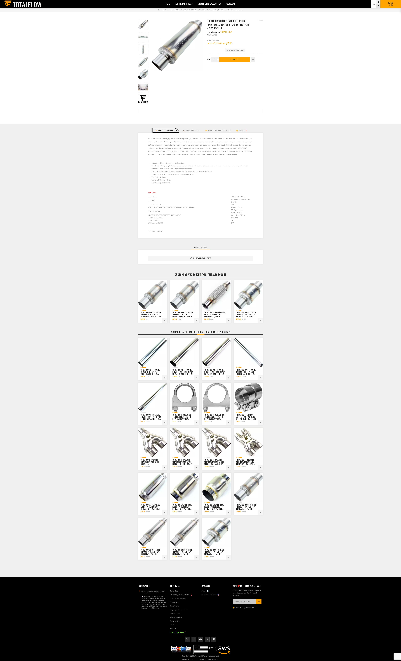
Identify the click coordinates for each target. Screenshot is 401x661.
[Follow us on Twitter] (187, 639)
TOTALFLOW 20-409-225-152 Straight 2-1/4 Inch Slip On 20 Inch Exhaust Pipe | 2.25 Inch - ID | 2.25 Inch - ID (214, 373)
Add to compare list (253, 59)
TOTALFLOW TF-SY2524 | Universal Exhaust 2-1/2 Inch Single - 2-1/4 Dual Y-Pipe (182, 463)
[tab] (165, 130)
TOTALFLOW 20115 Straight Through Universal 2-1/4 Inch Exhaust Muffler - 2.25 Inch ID (150, 553)
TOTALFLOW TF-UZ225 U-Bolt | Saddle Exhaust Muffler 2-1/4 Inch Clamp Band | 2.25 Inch (214, 418)
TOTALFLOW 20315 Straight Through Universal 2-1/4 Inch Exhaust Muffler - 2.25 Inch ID (246, 316)
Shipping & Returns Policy (179, 610)
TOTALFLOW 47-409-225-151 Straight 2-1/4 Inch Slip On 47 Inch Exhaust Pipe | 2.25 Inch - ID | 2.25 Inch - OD (150, 418)
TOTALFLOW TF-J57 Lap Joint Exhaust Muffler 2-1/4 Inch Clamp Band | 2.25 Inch (246, 418)
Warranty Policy (176, 617)
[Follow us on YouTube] (200, 639)
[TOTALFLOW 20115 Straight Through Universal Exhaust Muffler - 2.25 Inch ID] (152, 532)
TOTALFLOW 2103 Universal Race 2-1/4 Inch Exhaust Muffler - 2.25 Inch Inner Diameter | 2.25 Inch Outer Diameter (150, 509)
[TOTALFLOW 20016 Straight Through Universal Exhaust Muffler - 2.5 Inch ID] (152, 295)
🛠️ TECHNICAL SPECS (191, 130)
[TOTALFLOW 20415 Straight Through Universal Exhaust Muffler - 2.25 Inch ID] (143, 24)
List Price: (210, 40)
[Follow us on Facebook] (194, 639)
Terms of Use (174, 621)
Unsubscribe (250, 608)
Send (258, 601)
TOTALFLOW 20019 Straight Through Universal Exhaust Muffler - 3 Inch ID (182, 316)
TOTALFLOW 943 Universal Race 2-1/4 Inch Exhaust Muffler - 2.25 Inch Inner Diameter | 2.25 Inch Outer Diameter (182, 509)
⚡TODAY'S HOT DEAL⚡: (216, 43)
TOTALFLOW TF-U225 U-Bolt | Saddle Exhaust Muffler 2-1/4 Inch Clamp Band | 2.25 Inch (182, 418)
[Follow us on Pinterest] (207, 639)
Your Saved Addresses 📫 (210, 595)
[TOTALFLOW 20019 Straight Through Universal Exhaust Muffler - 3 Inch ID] (184, 295)
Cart (390, 4)
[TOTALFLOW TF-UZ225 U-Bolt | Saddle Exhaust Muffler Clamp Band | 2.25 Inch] (216, 397)
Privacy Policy (175, 613)
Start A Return (175, 606)
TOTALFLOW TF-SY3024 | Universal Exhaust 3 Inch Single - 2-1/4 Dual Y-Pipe (214, 462)
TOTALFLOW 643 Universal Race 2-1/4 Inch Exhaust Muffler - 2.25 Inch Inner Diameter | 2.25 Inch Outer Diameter (214, 509)
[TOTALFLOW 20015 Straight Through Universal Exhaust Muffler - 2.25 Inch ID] (248, 487)
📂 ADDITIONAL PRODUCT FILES (218, 130)
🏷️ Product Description (166, 130)
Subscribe (238, 608)
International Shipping (178, 598)
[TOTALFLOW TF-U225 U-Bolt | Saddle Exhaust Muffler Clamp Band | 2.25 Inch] (184, 397)
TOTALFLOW (226, 32)
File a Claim (174, 602)
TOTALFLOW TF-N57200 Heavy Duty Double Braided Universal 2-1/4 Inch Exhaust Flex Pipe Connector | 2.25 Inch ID (214, 317)
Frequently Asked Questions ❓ (181, 595)
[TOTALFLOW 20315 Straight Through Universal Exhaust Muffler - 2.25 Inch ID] (248, 295)
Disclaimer (174, 625)
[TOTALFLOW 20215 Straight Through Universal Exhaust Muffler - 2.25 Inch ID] (184, 532)
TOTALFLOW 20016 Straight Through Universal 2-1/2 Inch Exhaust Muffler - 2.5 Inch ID (150, 316)
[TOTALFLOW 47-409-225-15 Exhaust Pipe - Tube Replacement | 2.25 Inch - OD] (248, 352)
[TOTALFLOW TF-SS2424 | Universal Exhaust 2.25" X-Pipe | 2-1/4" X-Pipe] (248, 442)
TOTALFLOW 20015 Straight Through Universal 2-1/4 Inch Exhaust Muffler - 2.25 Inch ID (246, 508)
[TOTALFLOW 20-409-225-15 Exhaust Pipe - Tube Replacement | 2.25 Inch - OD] (152, 352)
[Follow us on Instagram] (213, 639)
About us (173, 628)
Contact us (174, 591)
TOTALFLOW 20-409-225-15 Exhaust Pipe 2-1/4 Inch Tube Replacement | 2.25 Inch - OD (150, 373)
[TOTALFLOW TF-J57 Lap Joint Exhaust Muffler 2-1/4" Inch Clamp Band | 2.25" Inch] (248, 397)
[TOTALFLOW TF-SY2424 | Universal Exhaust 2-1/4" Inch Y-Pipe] (152, 442)
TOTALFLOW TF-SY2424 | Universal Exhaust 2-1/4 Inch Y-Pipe (149, 462)
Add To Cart (235, 60)
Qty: (208, 59)
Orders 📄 (205, 591)
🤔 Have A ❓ (241, 130)
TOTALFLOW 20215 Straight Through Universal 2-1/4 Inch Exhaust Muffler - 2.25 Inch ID (182, 553)
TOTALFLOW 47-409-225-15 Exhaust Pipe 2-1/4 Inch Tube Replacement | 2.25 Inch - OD (246, 373)
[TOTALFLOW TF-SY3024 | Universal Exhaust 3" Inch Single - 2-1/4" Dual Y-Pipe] (216, 442)
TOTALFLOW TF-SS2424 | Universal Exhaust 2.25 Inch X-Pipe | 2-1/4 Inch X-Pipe (245, 463)
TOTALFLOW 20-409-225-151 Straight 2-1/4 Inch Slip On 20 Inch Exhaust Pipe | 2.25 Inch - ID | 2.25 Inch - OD (182, 373)
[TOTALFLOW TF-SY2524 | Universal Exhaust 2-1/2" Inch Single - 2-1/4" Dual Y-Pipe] (184, 442)
